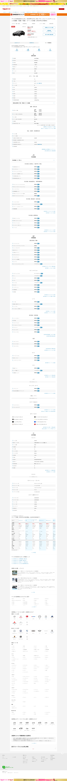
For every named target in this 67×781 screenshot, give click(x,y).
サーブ (13, 701)
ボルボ (24, 701)
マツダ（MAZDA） (22, 12)
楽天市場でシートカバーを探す (50, 311)
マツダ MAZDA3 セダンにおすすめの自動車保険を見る (20, 563)
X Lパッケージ (21, 520)
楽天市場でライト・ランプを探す (50, 362)
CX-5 (46, 600)
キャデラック (14, 665)
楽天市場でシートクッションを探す (49, 312)
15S (26, 520)
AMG (13, 655)
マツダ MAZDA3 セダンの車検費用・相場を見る (19, 560)
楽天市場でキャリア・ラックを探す (49, 393)
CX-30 (35, 600)
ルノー (35, 697)
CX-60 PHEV (25, 602)
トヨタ (13, 646)
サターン (35, 665)
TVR (13, 676)
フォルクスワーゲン (37, 657)
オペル (24, 657)
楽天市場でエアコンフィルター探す (49, 350)
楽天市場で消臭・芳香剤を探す (50, 348)
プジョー (24, 697)
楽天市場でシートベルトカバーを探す (49, 231)
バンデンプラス (25, 681)
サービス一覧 (4, 772)
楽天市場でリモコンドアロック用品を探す (48, 266)
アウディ (13, 657)
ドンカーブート (47, 712)
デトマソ (46, 691)
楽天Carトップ (5, 12)
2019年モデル (34, 12)
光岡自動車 (25, 649)
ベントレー (14, 678)
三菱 (46, 646)
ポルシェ (46, 657)
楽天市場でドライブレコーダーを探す (49, 211)
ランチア (24, 691)
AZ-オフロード (36, 598)
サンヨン (46, 706)
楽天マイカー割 (25, 762)
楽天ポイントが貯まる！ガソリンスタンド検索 (48, 128)
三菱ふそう (14, 651)
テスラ (13, 670)
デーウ (24, 706)
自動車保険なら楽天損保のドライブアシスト (48, 149)
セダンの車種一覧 (39, 83)
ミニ (46, 683)
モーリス (13, 683)
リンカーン (14, 668)
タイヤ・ (42, 23)
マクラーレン (36, 681)
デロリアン (25, 668)
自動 (51, 23)
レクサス (35, 651)
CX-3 (24, 600)
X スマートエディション (34, 520)
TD (34, 712)
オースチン (47, 681)
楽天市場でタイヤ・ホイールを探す (49, 409)
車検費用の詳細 (39, 144)
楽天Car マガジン (25, 761)
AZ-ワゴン (47, 598)
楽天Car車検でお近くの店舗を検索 (50, 150)
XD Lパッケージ (41, 520)
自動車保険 (42, 761)
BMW (24, 655)
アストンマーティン (26, 676)
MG (35, 683)
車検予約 (24, 758)
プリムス (46, 668)
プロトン (24, 712)
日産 (24, 646)
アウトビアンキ (25, 689)
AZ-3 (24, 598)
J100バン (46, 603)
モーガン (13, 681)
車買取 (25, 23)
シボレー (46, 665)
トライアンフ (25, 683)
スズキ (46, 647)
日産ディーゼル (36, 649)
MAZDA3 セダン (29, 12)
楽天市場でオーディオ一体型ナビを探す (49, 296)
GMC (46, 670)
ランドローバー (25, 678)
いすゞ (24, 647)
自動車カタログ (34, 761)
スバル (35, 647)
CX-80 (13, 603)
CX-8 (46, 602)
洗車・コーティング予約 (44, 758)
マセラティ (14, 691)
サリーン (35, 668)
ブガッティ (47, 697)
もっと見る (33, 552)
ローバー (46, 678)
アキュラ (46, 651)
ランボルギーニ (36, 691)
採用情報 (51, 759)
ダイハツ (13, 649)
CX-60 (13, 602)
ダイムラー (47, 676)
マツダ (13, 647)
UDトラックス (25, 651)
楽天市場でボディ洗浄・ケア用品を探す (49, 427)
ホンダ (35, 646)
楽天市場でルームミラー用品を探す (49, 375)
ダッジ (35, 670)
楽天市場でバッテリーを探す (51, 471)
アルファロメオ (14, 689)
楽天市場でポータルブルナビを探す (49, 294)
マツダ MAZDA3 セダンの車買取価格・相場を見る (19, 558)
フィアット (36, 689)
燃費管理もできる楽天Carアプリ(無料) (49, 126)
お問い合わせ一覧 (10, 772)
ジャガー (35, 676)
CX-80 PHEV (25, 603)
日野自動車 (47, 649)
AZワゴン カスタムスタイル (16, 600)
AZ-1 (13, 598)
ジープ (24, 670)
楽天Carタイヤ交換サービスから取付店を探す (48, 411)
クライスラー (25, 665)
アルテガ (13, 660)
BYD (13, 712)
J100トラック (36, 603)
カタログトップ (17, 42)
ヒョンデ (13, 706)
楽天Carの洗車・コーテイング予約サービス (48, 428)
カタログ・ (16, 23)
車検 (33, 23)
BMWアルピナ (36, 655)
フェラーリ (47, 689)
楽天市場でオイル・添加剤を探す (50, 470)
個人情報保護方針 (52, 758)
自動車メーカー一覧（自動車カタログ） (14, 12)
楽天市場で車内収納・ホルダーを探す (49, 334)
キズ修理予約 (34, 758)
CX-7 (35, 602)
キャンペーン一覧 (4, 758)
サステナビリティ (16, 772)
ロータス (35, 678)
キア (35, 706)
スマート (46, 655)
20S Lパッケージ (48, 520)
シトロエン (14, 697)
